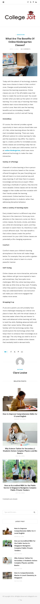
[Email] (21, 351)
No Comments (25, 49)
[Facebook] (11, 351)
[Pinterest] (18, 351)
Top (20, 600)
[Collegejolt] (20, 15)
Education (21, 34)
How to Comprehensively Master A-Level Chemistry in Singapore (25, 575)
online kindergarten (12, 150)
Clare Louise (20, 372)
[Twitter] (14, 351)
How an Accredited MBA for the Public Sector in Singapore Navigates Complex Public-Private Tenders (20, 487)
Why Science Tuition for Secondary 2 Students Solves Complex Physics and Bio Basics (20, 450)
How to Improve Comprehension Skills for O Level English (20, 415)
